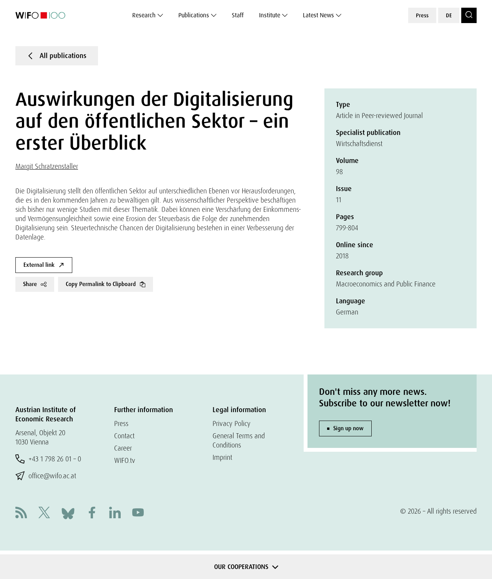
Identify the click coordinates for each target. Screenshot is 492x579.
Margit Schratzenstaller (46, 166)
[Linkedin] (115, 513)
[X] (44, 513)
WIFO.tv (124, 460)
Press (422, 15)
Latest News (318, 15)
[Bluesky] (68, 512)
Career (123, 448)
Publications (193, 15)
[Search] (469, 15)
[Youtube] (138, 513)
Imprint (222, 457)
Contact (124, 435)
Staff (238, 15)
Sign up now (348, 428)
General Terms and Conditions (239, 440)
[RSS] (21, 513)
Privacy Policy (232, 423)
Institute (269, 15)
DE (449, 15)
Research (144, 15)
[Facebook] (92, 513)
